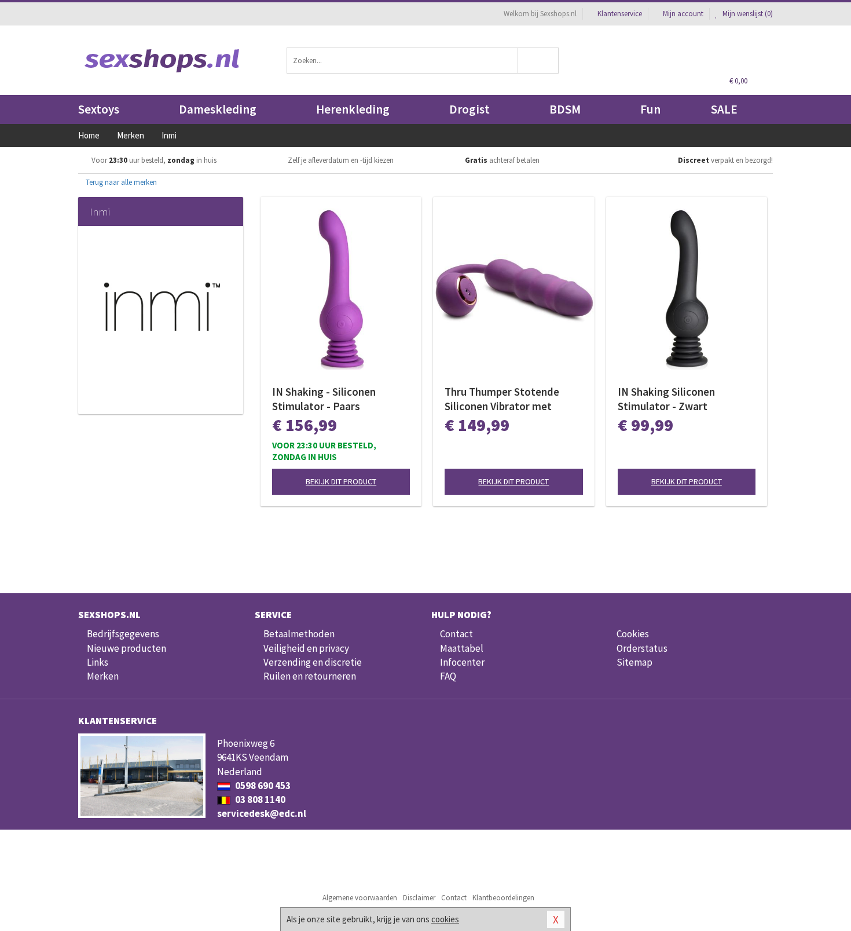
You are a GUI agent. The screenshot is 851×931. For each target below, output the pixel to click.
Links (97, 662)
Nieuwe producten (126, 648)
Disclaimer (419, 898)
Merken (103, 676)
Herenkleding (353, 109)
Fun (650, 109)
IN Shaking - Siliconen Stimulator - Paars (324, 399)
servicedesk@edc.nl (261, 813)
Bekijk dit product (341, 481)
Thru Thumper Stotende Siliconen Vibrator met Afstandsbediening (502, 399)
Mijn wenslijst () (747, 14)
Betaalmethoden (299, 633)
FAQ (448, 676)
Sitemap (634, 662)
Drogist (469, 109)
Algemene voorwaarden (359, 898)
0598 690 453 (262, 785)
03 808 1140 (259, 799)
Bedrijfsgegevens (123, 633)
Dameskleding (217, 109)
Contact (456, 633)
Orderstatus (642, 648)
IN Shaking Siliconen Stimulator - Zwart (666, 399)
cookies (445, 919)
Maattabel (461, 648)
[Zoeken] (538, 61)
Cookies (633, 633)
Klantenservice (619, 14)
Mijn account (683, 14)
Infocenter (462, 662)
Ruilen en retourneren (309, 676)
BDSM (565, 109)
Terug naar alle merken (120, 182)
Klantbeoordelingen (503, 898)
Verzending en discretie (312, 662)
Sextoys (98, 109)
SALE (724, 109)
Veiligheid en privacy (306, 648)
